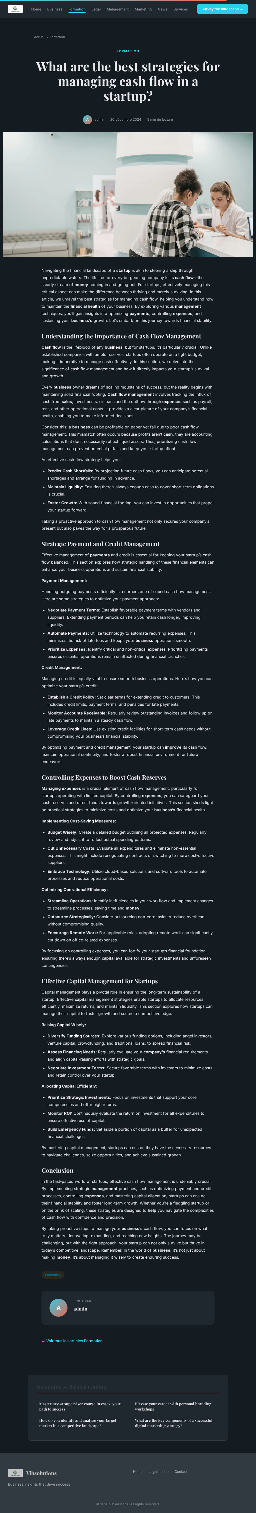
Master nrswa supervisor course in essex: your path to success (79, 1406)
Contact (181, 1471)
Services (181, 9)
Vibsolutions (41, 1472)
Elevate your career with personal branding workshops (173, 1406)
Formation (77, 9)
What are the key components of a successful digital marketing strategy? (173, 1423)
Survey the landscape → (222, 9)
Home (36, 9)
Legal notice (158, 1471)
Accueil (39, 37)
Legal (96, 9)
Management (118, 9)
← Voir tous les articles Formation (72, 1340)
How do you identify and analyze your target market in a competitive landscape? (77, 1423)
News (163, 9)
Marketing (143, 9)
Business (54, 9)
